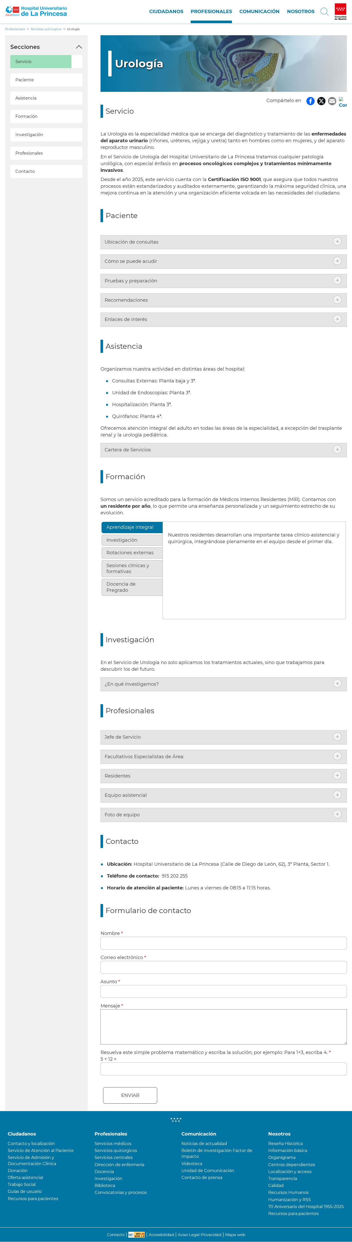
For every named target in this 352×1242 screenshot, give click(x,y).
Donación (18, 1170)
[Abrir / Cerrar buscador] (324, 11)
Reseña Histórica (285, 1143)
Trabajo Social (22, 1184)
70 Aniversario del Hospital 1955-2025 (306, 1206)
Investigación (29, 134)
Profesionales (211, 11)
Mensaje (110, 1006)
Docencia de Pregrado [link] (121, 587)
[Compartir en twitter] (321, 100)
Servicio (23, 61)
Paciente (24, 79)
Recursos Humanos (288, 1192)
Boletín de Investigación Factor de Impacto (216, 1153)
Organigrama (282, 1157)
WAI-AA (136, 1235)
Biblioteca (105, 1185)
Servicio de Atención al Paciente (41, 1150)
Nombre (110, 933)
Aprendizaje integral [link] (130, 527)
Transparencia (282, 1178)
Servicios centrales (114, 1157)
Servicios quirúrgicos (116, 1150)
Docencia (104, 1171)
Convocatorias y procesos (121, 1192)
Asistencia (25, 98)
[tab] (223, 242)
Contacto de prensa (201, 1177)
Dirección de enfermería (119, 1164)
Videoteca (191, 1163)
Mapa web (235, 1234)
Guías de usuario (25, 1191)
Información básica (287, 1150)
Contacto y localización (31, 1143)
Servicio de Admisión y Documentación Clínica (32, 1160)
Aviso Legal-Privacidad (199, 1234)
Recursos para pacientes (33, 1198)
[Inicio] (37, 11)
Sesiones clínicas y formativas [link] (127, 568)
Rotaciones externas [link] (130, 553)
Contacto (25, 171)
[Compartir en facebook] (310, 100)
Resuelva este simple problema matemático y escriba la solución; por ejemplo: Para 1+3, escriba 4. (214, 1052)
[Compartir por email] (332, 100)
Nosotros (300, 11)
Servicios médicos (113, 1143)
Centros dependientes (291, 1164)
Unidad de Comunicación (207, 1170)
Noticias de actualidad (204, 1143)
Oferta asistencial (25, 1177)
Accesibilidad (161, 1234)
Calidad (276, 1185)
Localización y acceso (290, 1171)
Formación (26, 116)
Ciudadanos (166, 11)
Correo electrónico (121, 957)
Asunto (108, 982)
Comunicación (259, 11)
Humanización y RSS (289, 1199)
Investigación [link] (121, 540)
